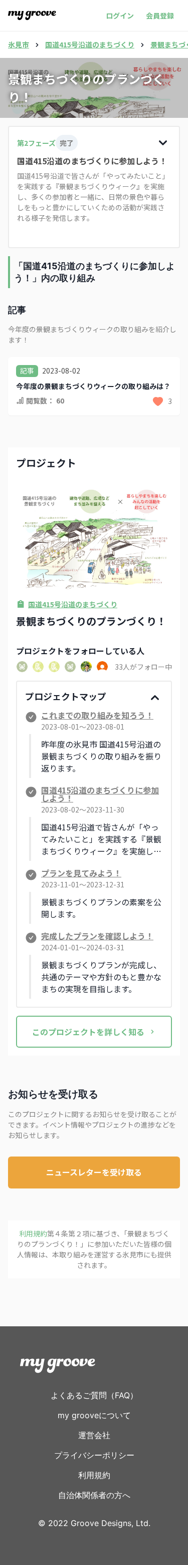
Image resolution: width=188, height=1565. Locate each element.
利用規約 (94, 1475)
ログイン (120, 15)
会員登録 (160, 15)
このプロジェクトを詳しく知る (88, 1032)
